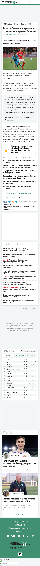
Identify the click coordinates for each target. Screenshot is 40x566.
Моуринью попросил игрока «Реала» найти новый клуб (18, 301)
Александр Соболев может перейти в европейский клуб (16, 261)
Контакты (20, 531)
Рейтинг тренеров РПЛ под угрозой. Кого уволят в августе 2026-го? (19, 500)
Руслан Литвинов (10, 197)
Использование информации (20, 528)
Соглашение (20, 525)
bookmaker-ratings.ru (30, 202)
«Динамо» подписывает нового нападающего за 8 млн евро (19, 289)
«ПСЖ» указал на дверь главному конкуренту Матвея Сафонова (15, 250)
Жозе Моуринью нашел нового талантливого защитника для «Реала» (16, 283)
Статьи (8, 432)
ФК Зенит (11, 193)
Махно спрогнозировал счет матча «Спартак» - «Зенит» (15, 296)
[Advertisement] (20, 13)
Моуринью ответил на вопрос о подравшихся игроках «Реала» (19, 255)
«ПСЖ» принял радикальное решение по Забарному (17, 266)
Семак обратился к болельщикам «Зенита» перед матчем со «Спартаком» (19, 177)
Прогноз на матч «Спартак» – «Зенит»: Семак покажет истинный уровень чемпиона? (20, 166)
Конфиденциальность (20, 521)
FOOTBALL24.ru (11, 2)
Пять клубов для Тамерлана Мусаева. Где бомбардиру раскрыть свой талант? (19, 463)
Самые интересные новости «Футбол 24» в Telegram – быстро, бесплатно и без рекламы (22, 149)
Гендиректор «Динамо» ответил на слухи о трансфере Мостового (19, 172)
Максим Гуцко (11, 34)
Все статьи (20, 515)
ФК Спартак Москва (24, 193)
